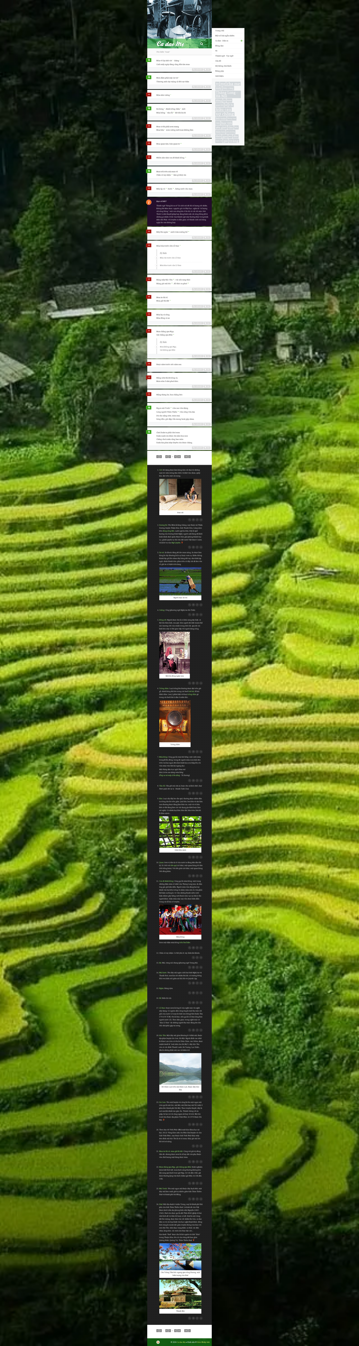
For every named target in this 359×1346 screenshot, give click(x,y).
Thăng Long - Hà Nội (227, 94)
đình (218, 136)
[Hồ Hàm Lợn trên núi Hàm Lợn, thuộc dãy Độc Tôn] (180, 1069)
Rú (160, 963)
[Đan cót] (180, 494)
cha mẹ (233, 84)
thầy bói (220, 131)
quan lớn (219, 105)
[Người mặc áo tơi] (180, 581)
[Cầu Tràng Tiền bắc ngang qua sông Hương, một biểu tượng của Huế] (180, 1256)
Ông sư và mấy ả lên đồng (170, 775)
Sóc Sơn (162, 1102)
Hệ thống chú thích (223, 66)
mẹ (222, 84)
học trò (226, 123)
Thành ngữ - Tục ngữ (224, 56)
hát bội (191, 691)
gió (226, 141)
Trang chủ (219, 30)
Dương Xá (163, 525)
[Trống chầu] (175, 721)
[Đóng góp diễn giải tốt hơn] (197, 519)
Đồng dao (219, 45)
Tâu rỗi (162, 786)
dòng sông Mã (168, 531)
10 (179, 456)
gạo (225, 136)
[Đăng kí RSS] (158, 1342)
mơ (230, 136)
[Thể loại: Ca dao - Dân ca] (148, 60)
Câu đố (218, 61)
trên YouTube (184, 942)
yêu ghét (221, 127)
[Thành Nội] (180, 1294)
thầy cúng (228, 88)
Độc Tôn (162, 1035)
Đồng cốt (162, 620)
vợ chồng (225, 114)
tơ (224, 100)
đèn (235, 136)
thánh (229, 100)
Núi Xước (162, 972)
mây (218, 88)
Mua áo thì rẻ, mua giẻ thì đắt (171, 1151)
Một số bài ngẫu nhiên (224, 35)
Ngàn (161, 988)
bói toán (221, 118)
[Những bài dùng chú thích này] (193, 519)
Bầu (160, 798)
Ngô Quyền (176, 542)
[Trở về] (201, 519)
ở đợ (231, 105)
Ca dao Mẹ (172, 43)
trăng (234, 141)
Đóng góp (219, 71)
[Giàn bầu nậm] (180, 832)
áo (217, 83)
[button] (201, 43)
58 (186, 456)
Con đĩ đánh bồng (166, 881)
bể (226, 105)
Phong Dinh (232, 118)
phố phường (230, 132)
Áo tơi (161, 552)
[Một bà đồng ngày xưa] (174, 653)
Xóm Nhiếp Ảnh (203, 1342)
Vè (216, 50)
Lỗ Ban (162, 1008)
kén (236, 127)
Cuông (161, 610)
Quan (161, 862)
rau (218, 122)
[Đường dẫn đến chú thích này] (189, 519)
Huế (160, 1204)
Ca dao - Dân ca (221, 40)
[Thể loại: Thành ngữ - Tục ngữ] (148, 95)
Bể (160, 998)
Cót (160, 470)
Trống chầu (163, 688)
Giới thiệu (219, 76)
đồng (219, 100)
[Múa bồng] (180, 920)
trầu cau (223, 109)
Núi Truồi (163, 1188)
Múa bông (163, 757)
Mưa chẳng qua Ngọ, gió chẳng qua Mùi (175, 1167)
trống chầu (191, 694)
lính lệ (219, 140)
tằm (230, 127)
